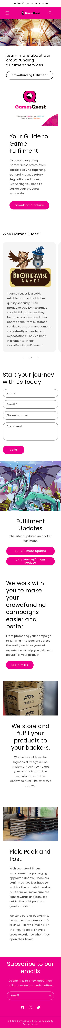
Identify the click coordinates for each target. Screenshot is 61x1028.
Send (13, 450)
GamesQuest (24, 1021)
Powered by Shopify (42, 1021)
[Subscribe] (50, 996)
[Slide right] (38, 358)
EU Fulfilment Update (30, 551)
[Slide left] (23, 358)
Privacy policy (30, 1024)
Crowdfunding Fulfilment (30, 75)
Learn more (19, 665)
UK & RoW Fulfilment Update (31, 561)
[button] (7, 13)
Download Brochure (29, 205)
